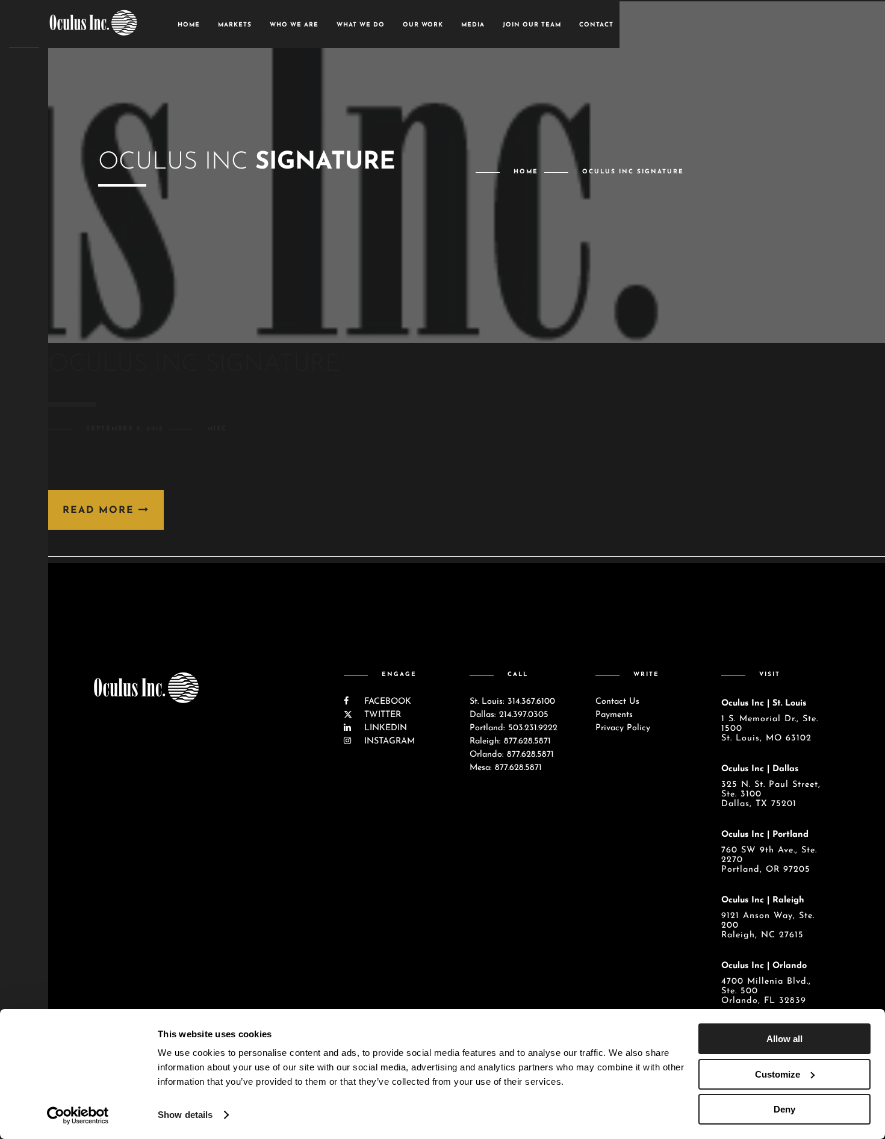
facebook (386, 701)
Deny (784, 1109)
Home (189, 25)
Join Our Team (532, 25)
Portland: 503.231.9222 (513, 728)
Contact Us (617, 701)
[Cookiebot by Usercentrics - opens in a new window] (78, 1115)
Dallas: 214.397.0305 (509, 714)
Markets (235, 25)
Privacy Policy (622, 728)
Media (473, 25)
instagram (388, 741)
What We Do (361, 25)
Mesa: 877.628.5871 (506, 767)
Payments (614, 714)
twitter (381, 714)
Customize (777, 1074)
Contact (596, 25)
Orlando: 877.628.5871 (512, 754)
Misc (217, 429)
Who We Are (294, 25)
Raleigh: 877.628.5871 (510, 741)
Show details (185, 1115)
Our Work (423, 25)
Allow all (784, 1039)
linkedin (384, 728)
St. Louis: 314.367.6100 (512, 701)
